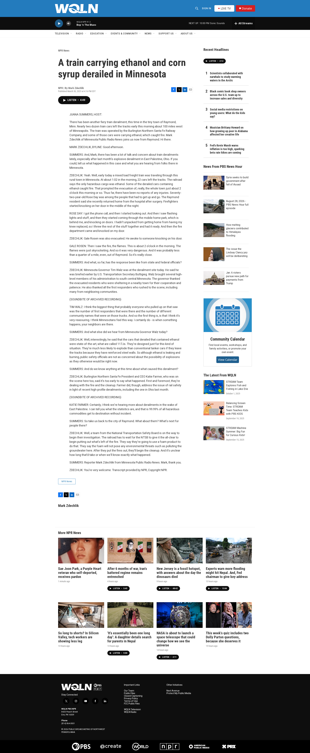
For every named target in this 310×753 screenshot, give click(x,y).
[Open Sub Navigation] (71, 33)
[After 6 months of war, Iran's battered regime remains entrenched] (130, 550)
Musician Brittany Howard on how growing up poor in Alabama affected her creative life (229, 131)
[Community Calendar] (228, 315)
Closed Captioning (133, 696)
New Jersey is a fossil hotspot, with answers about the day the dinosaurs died (179, 573)
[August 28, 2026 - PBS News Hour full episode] (213, 206)
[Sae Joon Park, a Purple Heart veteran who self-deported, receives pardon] (81, 550)
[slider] (73, 23)
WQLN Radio (130, 712)
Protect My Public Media (178, 693)
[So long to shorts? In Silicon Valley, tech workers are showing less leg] (81, 615)
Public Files (129, 693)
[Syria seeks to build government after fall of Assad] (213, 183)
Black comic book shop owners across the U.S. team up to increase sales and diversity (228, 95)
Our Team (129, 691)
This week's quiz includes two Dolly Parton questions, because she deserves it (227, 637)
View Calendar (227, 360)
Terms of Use (131, 701)
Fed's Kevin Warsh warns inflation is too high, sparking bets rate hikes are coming (227, 149)
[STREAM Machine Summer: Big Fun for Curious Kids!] (213, 433)
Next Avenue (173, 691)
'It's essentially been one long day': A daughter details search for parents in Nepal (129, 637)
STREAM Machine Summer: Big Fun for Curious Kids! (236, 431)
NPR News (63, 50)
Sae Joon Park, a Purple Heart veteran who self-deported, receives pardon (79, 573)
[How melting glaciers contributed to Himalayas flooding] (213, 230)
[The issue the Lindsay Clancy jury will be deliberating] (213, 254)
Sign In (206, 8)
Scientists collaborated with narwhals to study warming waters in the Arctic (226, 77)
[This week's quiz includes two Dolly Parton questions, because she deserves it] (229, 615)
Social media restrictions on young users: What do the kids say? (227, 113)
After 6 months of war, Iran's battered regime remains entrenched (127, 573)
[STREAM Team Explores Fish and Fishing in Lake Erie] (213, 387)
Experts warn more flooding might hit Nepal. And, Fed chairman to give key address (227, 573)
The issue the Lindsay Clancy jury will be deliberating (237, 252)
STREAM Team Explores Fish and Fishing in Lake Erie (237, 385)
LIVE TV (226, 8)
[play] (59, 23)
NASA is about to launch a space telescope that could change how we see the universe (176, 639)
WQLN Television (132, 709)
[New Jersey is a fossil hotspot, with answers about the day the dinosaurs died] (180, 550)
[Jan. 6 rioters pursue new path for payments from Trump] (213, 278)
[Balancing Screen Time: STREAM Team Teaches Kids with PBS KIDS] (213, 408)
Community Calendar (227, 339)
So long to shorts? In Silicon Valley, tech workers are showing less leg (78, 637)
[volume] (68, 23)
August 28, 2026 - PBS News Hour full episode (237, 205)
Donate (247, 8)
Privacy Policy (131, 698)
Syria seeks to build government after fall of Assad (237, 181)
